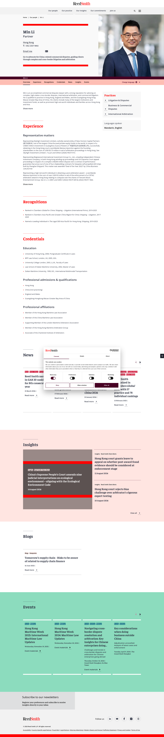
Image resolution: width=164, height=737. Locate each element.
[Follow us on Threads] (138, 718)
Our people (53, 10)
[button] (140, 362)
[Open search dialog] (135, 11)
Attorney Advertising (76, 730)
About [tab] (108, 356)
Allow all (106, 385)
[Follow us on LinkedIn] (110, 718)
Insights (78, 82)
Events (86, 82)
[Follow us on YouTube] (117, 718)
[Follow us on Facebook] (124, 718)
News (70, 82)
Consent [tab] (56, 356)
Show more (28, 184)
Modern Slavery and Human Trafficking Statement (100, 730)
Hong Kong (28, 42)
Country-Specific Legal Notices (41, 730)
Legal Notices (64, 730)
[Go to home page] (82, 3)
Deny (57, 385)
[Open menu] (140, 11)
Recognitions (49, 82)
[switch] (72, 378)
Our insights (81, 10)
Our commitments (98, 10)
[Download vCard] (46, 51)
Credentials (61, 82)
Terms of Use (135, 730)
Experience (37, 82)
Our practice (67, 10)
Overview (26, 82)
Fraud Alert (55, 730)
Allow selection (82, 385)
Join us (113, 10)
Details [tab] (82, 356)
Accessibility (27, 730)
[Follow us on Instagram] (131, 718)
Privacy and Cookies (124, 730)
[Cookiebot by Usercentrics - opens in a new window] (111, 350)
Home (25, 17)
